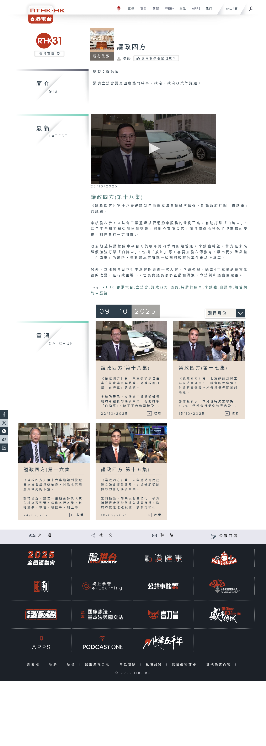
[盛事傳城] (224, 614)
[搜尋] (251, 7)
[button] (153, 148)
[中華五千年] (163, 642)
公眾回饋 (228, 536)
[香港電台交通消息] (32, 535)
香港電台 (125, 287)
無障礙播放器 (185, 664)
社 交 (106, 535)
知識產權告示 (98, 664)
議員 (174, 287)
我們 (207, 11)
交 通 (45, 535)
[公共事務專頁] (163, 586)
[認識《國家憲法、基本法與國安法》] (102, 614)
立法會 (142, 287)
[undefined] (119, 8)
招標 (72, 664)
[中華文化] (41, 614)
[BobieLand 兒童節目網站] (224, 558)
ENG (228, 9)
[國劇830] (41, 586)
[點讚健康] (163, 558)
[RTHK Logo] (43, 11)
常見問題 (128, 664)
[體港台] (102, 558)
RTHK (108, 287)
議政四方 (132, 47)
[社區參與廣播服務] (224, 586)
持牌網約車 (192, 287)
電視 (129, 11)
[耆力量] (163, 614)
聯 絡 (167, 535)
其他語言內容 (219, 664)
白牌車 (226, 287)
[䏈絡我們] (154, 535)
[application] (153, 149)
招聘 (54, 664)
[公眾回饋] (213, 536)
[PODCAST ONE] (102, 642)
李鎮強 (211, 287)
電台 (142, 11)
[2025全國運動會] (41, 558)
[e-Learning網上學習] (102, 586)
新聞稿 (34, 664)
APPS (195, 11)
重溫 (181, 11)
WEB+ (168, 11)
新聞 (154, 11)
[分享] (93, 535)
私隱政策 (155, 664)
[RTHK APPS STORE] (41, 642)
